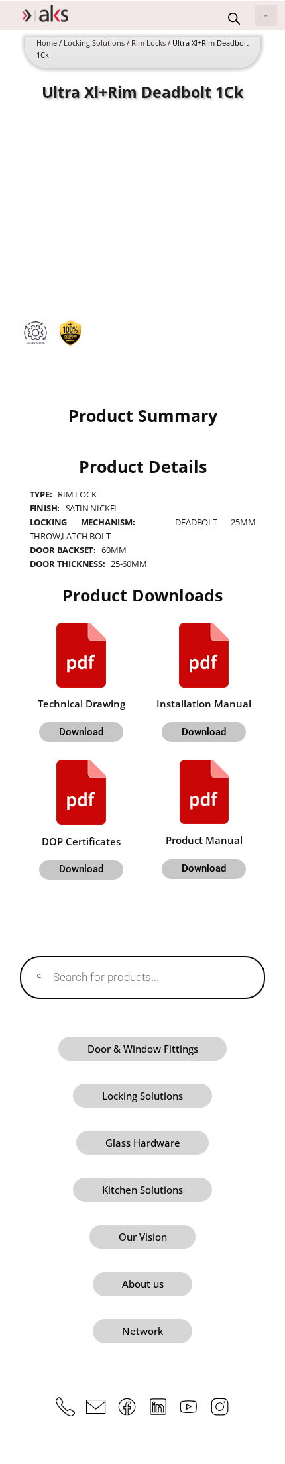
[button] (266, 15)
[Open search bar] (234, 19)
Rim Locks (148, 43)
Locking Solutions (94, 43)
